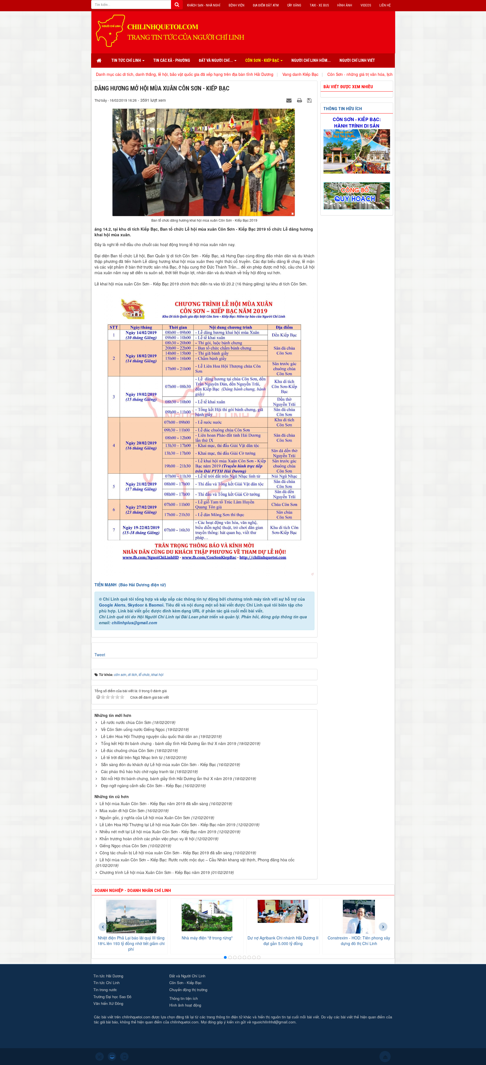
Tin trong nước (105, 989)
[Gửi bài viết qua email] (289, 100)
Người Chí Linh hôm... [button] (311, 60)
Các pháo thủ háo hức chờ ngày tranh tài (137, 771)
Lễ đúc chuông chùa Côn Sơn (127, 750)
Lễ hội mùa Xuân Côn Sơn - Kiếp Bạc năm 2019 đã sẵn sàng (154, 803)
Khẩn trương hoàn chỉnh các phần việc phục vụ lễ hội (147, 838)
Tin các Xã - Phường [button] (171, 60)
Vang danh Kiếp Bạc (248, 74)
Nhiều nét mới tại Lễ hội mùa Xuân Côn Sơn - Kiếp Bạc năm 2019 (158, 831)
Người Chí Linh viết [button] (357, 60)
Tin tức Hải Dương (108, 975)
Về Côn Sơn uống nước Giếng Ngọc (133, 729)
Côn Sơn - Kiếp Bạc (185, 982)
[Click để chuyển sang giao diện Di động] (124, 1056)
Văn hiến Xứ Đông (108, 1003)
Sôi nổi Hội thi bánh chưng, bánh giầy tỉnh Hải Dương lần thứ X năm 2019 (166, 778)
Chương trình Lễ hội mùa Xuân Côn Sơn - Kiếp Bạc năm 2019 (155, 872)
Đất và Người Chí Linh (187, 975)
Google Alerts (112, 605)
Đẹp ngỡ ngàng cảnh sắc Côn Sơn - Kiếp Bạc (141, 785)
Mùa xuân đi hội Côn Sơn (122, 810)
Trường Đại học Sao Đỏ (112, 996)
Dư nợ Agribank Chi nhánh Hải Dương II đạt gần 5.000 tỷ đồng (283, 940)
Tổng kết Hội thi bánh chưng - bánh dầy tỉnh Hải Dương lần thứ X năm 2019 (168, 743)
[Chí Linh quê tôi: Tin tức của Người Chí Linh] (172, 30)
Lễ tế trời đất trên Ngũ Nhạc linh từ (132, 757)
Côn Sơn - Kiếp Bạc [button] (262, 60)
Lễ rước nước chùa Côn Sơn (126, 722)
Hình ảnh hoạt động (185, 1005)
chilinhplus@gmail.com (134, 622)
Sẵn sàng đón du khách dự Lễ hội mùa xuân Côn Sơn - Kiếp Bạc (158, 764)
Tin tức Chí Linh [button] (126, 60)
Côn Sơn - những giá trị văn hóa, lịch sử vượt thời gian (323, 74)
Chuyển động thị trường (188, 989)
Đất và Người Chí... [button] (216, 60)
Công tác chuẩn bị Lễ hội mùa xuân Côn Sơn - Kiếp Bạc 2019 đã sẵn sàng (166, 852)
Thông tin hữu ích (342, 108)
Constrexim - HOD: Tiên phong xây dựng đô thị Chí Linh (359, 940)
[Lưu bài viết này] (310, 100)
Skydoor (136, 605)
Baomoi (156, 605)
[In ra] (300, 100)
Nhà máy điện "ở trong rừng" (207, 938)
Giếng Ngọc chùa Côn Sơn (123, 845)
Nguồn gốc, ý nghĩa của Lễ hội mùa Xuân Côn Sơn (145, 817)
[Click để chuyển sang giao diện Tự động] (99, 1056)
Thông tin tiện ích (183, 998)
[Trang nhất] (99, 60)
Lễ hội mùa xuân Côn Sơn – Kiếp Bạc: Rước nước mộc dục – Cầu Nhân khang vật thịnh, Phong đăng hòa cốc (197, 859)
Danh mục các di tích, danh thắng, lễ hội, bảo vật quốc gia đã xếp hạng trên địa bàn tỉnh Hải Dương (132, 74)
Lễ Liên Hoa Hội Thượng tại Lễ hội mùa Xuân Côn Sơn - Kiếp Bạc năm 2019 (167, 824)
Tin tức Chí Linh (106, 982)
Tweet (99, 654)
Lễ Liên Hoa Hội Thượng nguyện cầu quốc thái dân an (149, 736)
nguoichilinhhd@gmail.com (274, 1022)
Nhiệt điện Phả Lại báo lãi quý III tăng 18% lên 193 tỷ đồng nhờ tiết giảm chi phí (131, 943)
